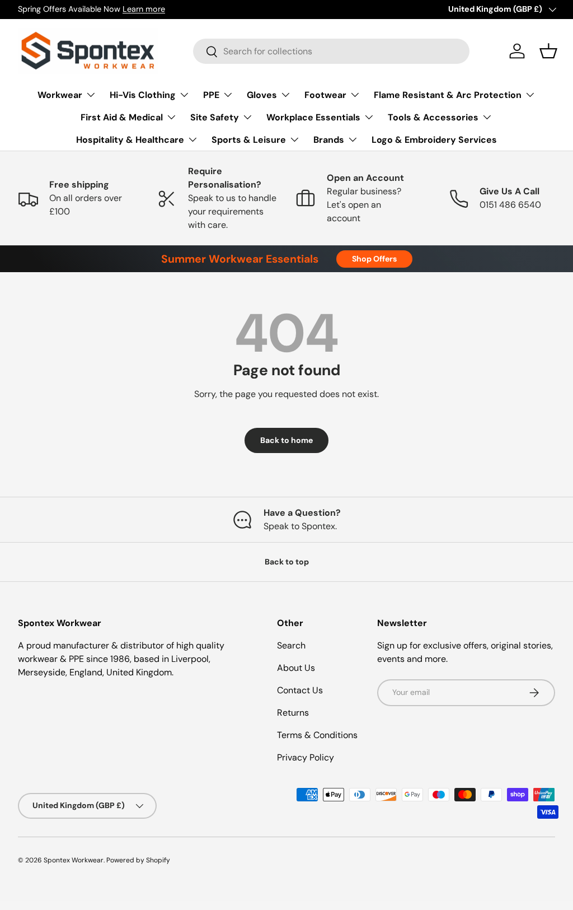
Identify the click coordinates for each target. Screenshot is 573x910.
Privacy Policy (305, 757)
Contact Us (300, 690)
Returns (293, 712)
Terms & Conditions (317, 735)
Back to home (286, 440)
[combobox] (331, 51)
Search (291, 645)
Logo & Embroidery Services (434, 140)
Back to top (287, 562)
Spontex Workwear (74, 860)
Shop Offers (374, 259)
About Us (296, 668)
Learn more (144, 9)
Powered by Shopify (138, 860)
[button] (548, 51)
